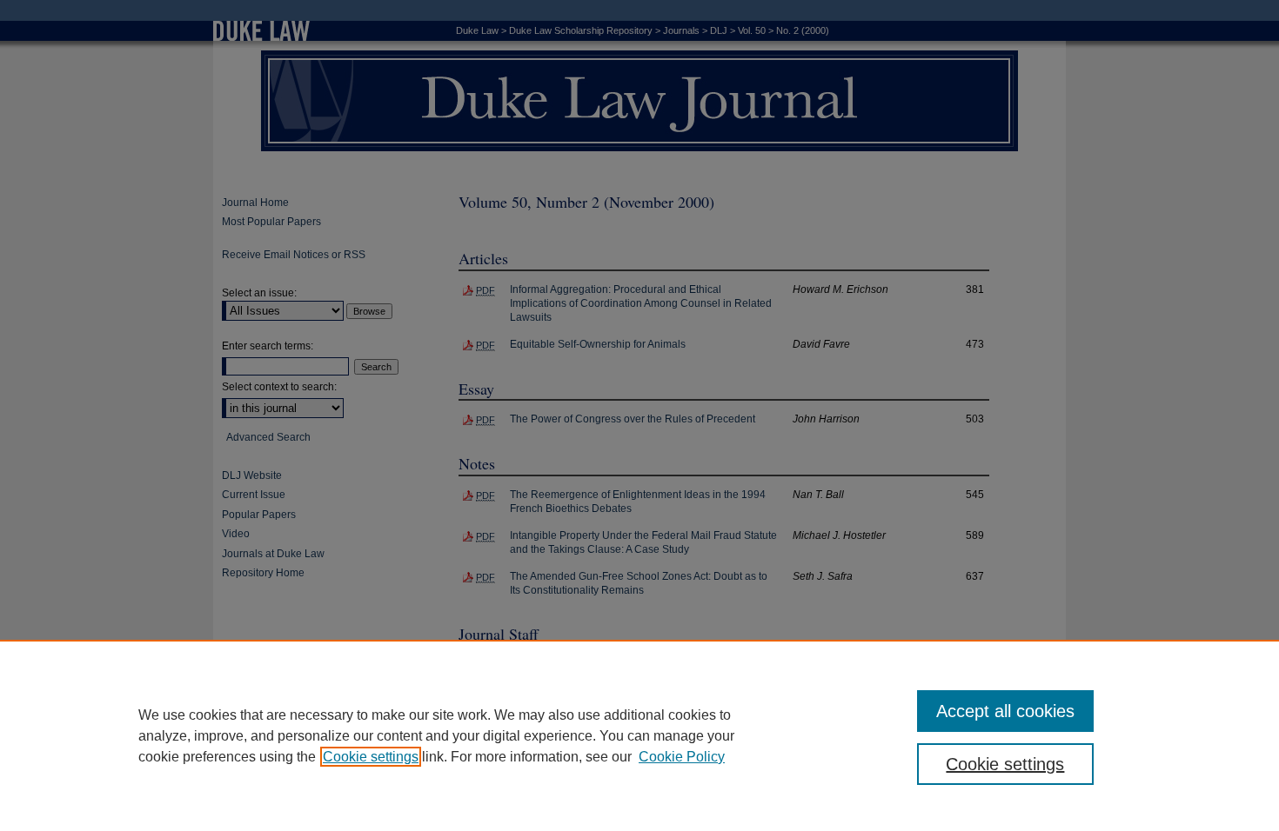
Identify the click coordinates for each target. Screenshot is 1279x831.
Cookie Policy (682, 756)
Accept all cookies (1005, 711)
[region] (639, 735)
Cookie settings (371, 756)
